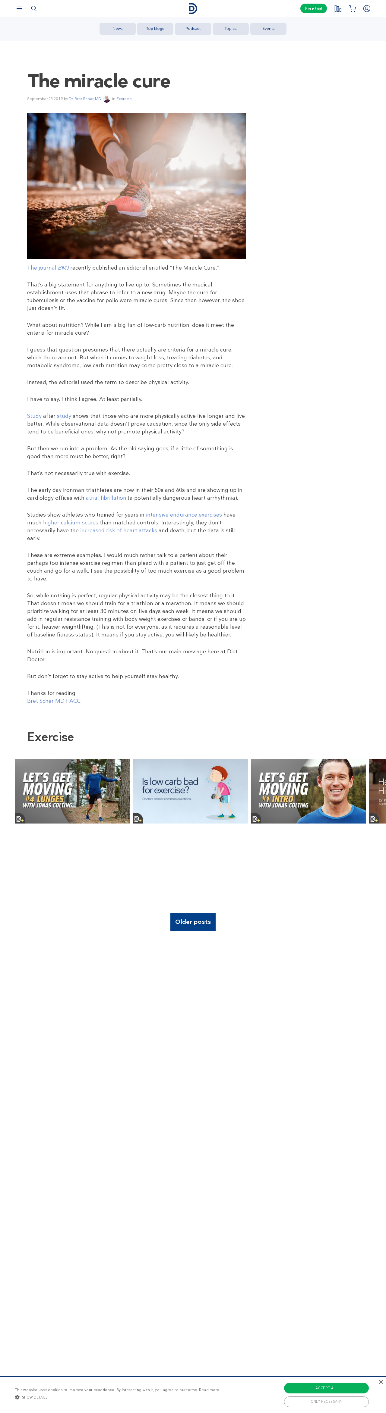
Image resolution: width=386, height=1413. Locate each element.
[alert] (193, 1394)
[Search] (34, 8)
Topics (231, 28)
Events (268, 28)
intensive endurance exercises (184, 514)
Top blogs (155, 28)
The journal (48, 267)
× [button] (380, 1382)
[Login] (367, 8)
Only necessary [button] (327, 1401)
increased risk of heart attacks (118, 530)
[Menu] (19, 8)
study (64, 416)
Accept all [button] (326, 1388)
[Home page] (193, 8)
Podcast (193, 28)
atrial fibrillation (106, 498)
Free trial (313, 8)
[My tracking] (338, 8)
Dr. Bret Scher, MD (85, 98)
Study (34, 416)
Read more (209, 1389)
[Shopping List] (352, 8)
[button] (117, 1397)
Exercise (124, 98)
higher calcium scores (70, 522)
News (117, 28)
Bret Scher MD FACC (54, 701)
